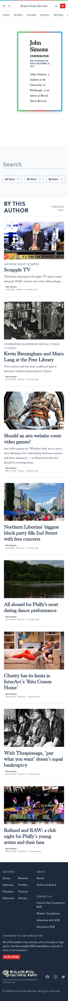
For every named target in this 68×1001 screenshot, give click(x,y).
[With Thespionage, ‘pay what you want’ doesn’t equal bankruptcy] (34, 728)
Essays (21, 470)
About (40, 878)
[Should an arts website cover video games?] (34, 410)
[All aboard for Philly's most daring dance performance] (34, 579)
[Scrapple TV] (34, 241)
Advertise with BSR (48, 920)
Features (8, 885)
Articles (19, 289)
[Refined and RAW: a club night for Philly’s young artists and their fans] (34, 805)
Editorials (8, 898)
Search (12, 164)
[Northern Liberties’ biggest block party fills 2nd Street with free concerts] (34, 502)
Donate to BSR (46, 927)
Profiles (22, 885)
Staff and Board (46, 885)
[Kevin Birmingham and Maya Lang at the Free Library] (34, 321)
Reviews (23, 878)
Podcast (23, 891)
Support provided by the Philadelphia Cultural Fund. (20, 981)
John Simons (11, 286)
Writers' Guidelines (48, 913)
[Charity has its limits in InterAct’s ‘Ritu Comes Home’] (34, 651)
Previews (20, 548)
